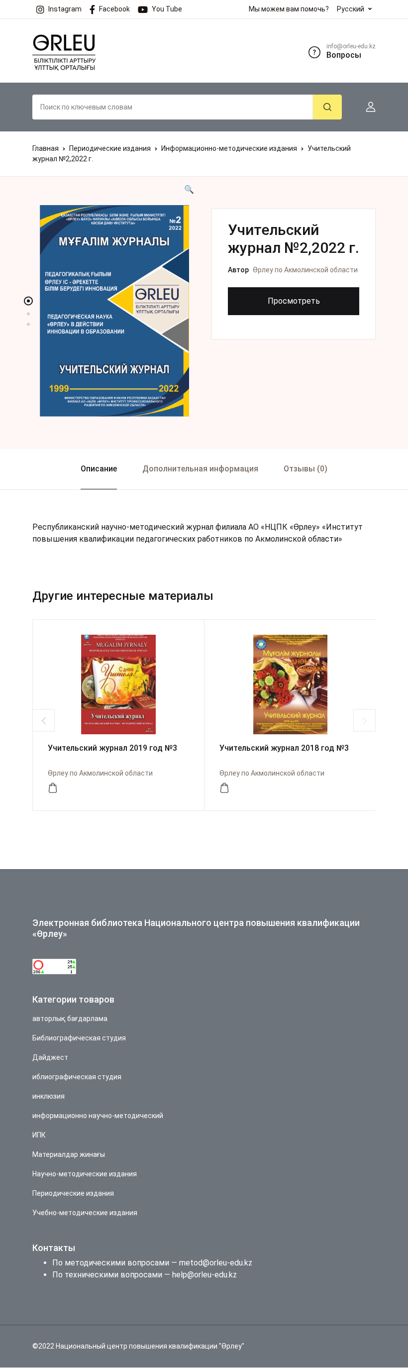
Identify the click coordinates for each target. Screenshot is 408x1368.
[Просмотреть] (53, 788)
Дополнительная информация (200, 468)
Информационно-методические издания (229, 148)
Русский (350, 9)
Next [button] (364, 720)
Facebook (114, 9)
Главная (45, 148)
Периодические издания (110, 148)
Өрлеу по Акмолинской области (305, 270)
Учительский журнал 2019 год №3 (112, 748)
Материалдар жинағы (68, 1154)
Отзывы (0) (305, 468)
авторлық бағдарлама (69, 1019)
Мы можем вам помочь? (289, 9)
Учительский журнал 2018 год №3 (284, 748)
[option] (114, 311)
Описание (99, 468)
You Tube (167, 9)
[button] (367, 107)
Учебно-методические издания (84, 1213)
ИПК (39, 1135)
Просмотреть (294, 301)
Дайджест (50, 1057)
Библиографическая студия (79, 1038)
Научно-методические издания (84, 1174)
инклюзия (48, 1096)
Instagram (65, 9)
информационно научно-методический (97, 1116)
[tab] (98, 469)
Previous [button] (43, 720)
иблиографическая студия (76, 1077)
